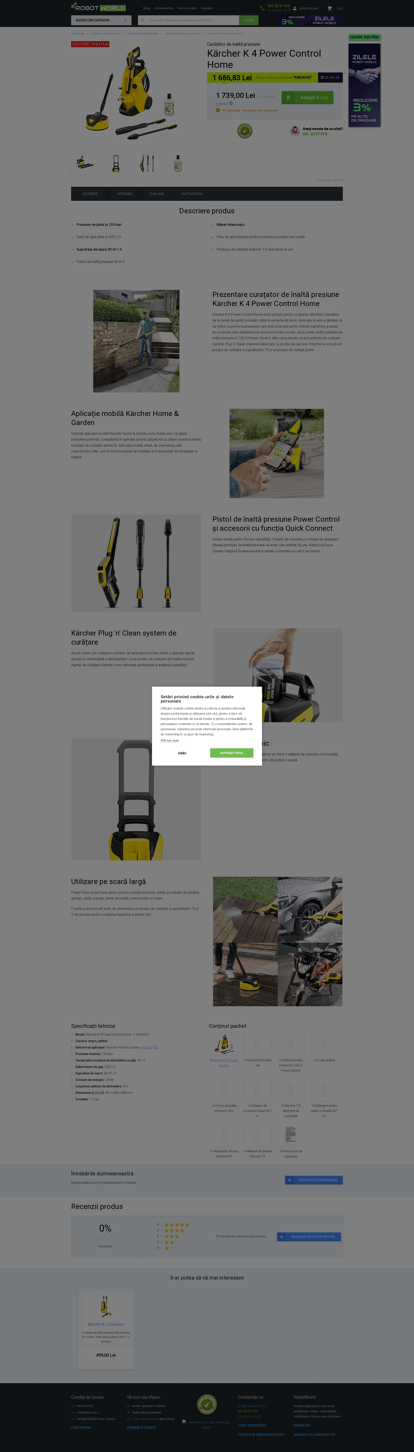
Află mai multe (170, 740)
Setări (182, 753)
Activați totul (231, 753)
